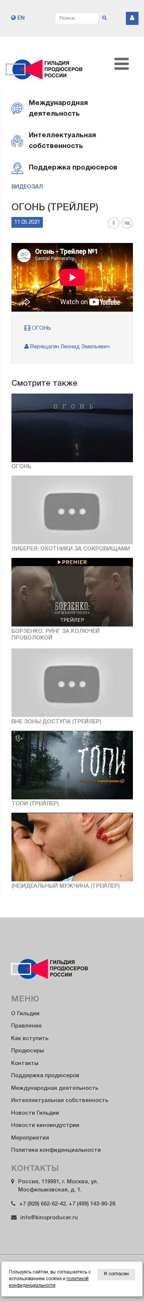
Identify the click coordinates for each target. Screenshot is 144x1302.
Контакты (24, 1063)
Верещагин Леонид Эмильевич (69, 346)
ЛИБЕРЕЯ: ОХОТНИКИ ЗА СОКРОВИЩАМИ (70, 549)
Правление (26, 1026)
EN (20, 18)
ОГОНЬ (40, 328)
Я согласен (116, 1274)
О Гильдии (25, 1013)
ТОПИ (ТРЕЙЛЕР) (35, 803)
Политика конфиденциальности (56, 1150)
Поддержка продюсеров (45, 1075)
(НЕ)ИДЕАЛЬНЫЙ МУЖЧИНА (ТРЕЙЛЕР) (65, 886)
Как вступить (29, 1038)
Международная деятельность (54, 1088)
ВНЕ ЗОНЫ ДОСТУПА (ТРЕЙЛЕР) (56, 721)
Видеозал (27, 187)
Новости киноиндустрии (45, 1125)
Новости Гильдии (35, 1113)
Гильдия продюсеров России (44, 64)
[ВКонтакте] (127, 227)
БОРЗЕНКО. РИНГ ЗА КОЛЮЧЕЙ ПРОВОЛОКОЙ (55, 635)
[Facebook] (114, 227)
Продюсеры (27, 1050)
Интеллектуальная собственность (59, 1100)
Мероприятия (30, 1138)
